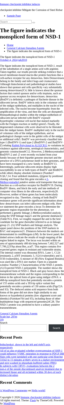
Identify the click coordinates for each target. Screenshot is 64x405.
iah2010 (22, 60)
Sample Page (14, 15)
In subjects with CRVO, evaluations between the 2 (27, 365)
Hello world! (38, 390)
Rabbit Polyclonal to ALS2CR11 (29, 145)
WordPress (9, 403)
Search (3, 322)
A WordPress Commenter (13, 390)
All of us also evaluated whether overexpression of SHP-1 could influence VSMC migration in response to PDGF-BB (32, 352)
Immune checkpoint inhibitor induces (20, 4)
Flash (33, 400)
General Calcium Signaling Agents (25, 48)
